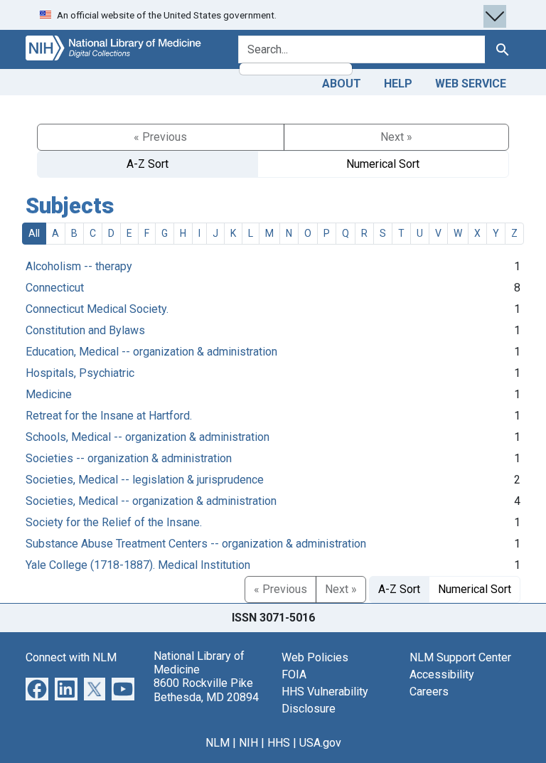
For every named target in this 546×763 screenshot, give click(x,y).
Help (398, 83)
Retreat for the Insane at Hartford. (109, 415)
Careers (429, 691)
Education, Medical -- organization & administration (151, 351)
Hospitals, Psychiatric (80, 373)
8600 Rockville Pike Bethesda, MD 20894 (206, 689)
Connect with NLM (71, 657)
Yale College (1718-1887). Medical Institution (138, 565)
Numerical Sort (382, 164)
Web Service (470, 83)
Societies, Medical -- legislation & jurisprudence (145, 479)
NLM (217, 742)
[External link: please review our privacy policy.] (37, 688)
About (341, 83)
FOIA (294, 674)
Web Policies (315, 657)
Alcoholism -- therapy (79, 266)
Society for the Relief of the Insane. (114, 522)
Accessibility (442, 674)
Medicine (49, 394)
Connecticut (55, 287)
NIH (248, 742)
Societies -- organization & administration (129, 458)
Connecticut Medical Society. (97, 309)
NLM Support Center (460, 657)
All (34, 233)
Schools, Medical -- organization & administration (147, 437)
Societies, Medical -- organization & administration (151, 501)
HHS (278, 742)
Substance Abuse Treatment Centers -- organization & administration (196, 543)
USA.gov (320, 742)
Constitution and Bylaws (85, 330)
